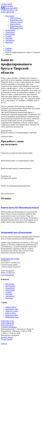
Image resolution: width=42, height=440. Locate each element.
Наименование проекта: (10, 422)
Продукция (9, 16)
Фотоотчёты (10, 34)
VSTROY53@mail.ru (9, 327)
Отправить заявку (8, 432)
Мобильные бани (16, 28)
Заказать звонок (7, 6)
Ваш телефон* (6, 350)
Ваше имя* (5, 348)
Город (3, 419)
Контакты (9, 42)
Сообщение (5, 404)
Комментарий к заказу (9, 429)
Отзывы (8, 36)
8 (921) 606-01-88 (7, 12)
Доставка (8, 38)
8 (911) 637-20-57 (7, 325)
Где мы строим (6, 4)
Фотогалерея (10, 30)
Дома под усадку (16, 22)
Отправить (5, 406)
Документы (9, 40)
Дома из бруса (15, 18)
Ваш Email (5, 391)
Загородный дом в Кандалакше (16, 232)
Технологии (10, 32)
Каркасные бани (16, 26)
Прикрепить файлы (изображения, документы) (19, 394)
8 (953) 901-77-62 (10, 10)
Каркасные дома (16, 20)
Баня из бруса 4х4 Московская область (20, 207)
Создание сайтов (7, 275)
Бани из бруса (15, 24)
